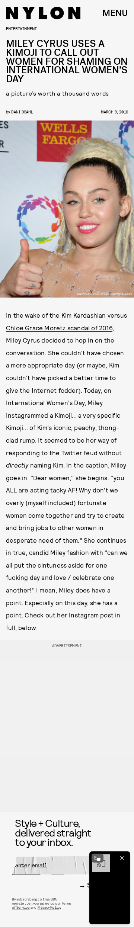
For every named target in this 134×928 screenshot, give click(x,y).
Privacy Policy (49, 907)
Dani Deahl (22, 111)
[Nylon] (43, 13)
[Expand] (97, 858)
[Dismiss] (122, 858)
